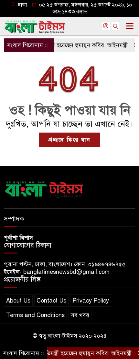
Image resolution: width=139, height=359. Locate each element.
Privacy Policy (90, 300)
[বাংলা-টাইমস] (44, 188)
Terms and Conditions (35, 315)
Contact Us (51, 300)
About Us (18, 300)
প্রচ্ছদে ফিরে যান (69, 139)
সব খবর (80, 315)
